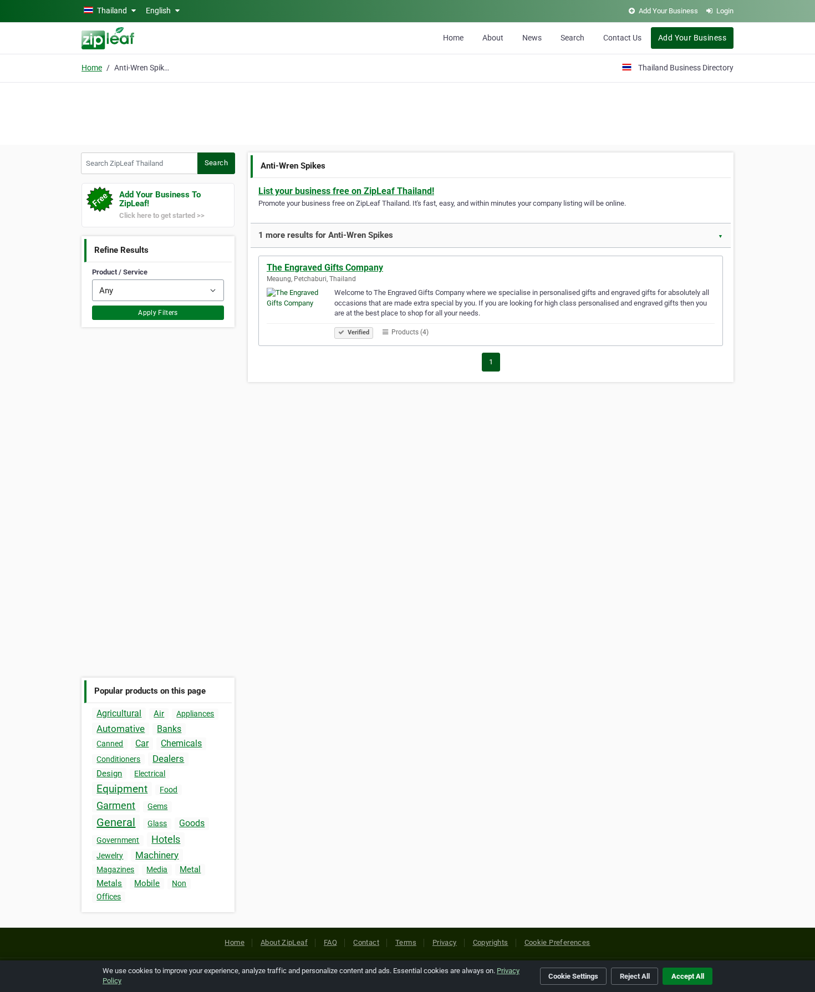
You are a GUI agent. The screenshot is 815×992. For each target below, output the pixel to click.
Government (117, 840)
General (115, 822)
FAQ (330, 942)
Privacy (444, 942)
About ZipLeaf (284, 942)
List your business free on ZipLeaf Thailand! (346, 191)
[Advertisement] (407, 112)
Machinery (157, 855)
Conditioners (118, 759)
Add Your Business (692, 37)
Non (179, 883)
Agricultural (118, 713)
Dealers (168, 758)
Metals (109, 883)
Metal (190, 869)
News (532, 37)
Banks (169, 729)
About (492, 37)
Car (142, 743)
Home (453, 37)
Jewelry (109, 855)
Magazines (115, 869)
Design (109, 774)
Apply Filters (158, 313)
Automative (120, 728)
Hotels (165, 839)
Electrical (149, 773)
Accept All (687, 976)
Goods (192, 823)
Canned (109, 743)
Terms (405, 942)
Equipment (121, 788)
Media (156, 869)
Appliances (195, 713)
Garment (115, 805)
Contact (366, 942)
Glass (157, 823)
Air (159, 714)
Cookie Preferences (557, 942)
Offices (108, 896)
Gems (157, 806)
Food (168, 789)
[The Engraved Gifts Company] (300, 311)
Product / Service (119, 272)
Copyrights (490, 942)
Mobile (147, 883)
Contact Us (622, 37)
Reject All (635, 976)
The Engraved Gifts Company (325, 267)
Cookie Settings (573, 976)
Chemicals (181, 743)
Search (572, 37)
